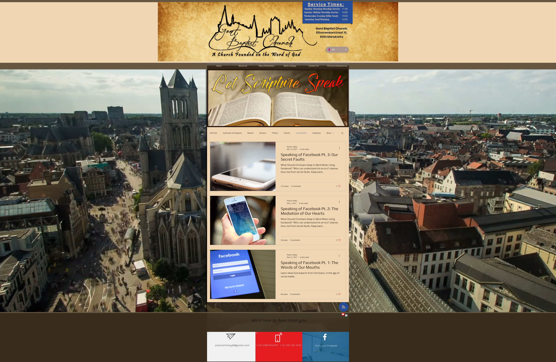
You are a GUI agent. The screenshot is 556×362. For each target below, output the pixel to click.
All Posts (213, 133)
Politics (275, 133)
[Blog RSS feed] (343, 307)
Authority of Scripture (232, 133)
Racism (250, 133)
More (329, 133)
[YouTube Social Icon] (343, 314)
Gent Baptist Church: (332, 29)
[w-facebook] (346, 315)
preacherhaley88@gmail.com (232, 345)
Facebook (316, 133)
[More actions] (340, 148)
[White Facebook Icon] (324, 337)
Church (287, 133)
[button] (342, 133)
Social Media (301, 133)
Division (262, 133)
